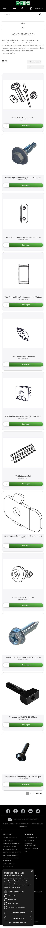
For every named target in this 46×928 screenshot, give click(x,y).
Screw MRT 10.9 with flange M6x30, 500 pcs (23, 777)
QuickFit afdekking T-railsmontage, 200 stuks (23, 297)
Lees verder (16, 887)
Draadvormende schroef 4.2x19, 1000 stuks (23, 657)
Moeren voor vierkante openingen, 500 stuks (23, 416)
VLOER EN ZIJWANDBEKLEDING (11, 843)
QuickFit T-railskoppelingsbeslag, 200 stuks (23, 237)
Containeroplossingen (10, 855)
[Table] (6, 61)
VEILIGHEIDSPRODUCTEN (10, 849)
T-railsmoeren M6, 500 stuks (23, 357)
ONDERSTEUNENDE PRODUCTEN (12, 852)
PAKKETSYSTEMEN (8, 840)
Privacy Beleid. (23, 826)
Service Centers (8, 866)
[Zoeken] (40, 14)
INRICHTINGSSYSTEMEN (9, 838)
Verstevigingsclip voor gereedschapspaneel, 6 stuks (23, 537)
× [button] (32, 871)
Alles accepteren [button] (18, 913)
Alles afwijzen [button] (18, 918)
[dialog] (18, 897)
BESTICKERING (7, 861)
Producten (23, 23)
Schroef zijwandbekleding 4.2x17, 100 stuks (23, 177)
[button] (18, 923)
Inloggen (39, 8)
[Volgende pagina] (33, 793)
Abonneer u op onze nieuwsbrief (26, 819)
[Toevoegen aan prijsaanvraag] (26, 126)
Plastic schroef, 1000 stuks (23, 597)
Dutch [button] (15, 8)
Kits (23, 28)
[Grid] (3, 61)
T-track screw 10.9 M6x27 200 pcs (23, 717)
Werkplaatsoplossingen (10, 858)
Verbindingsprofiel (23, 476)
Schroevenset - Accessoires (23, 118)
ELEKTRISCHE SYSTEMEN (9, 846)
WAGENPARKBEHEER (8, 863)
